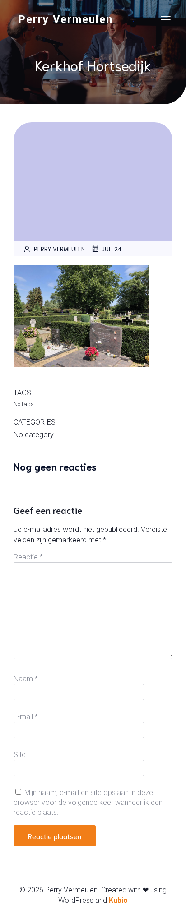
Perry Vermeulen (59, 249)
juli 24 (111, 249)
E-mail (26, 716)
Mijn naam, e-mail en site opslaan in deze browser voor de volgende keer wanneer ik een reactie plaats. (88, 802)
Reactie (28, 557)
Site (20, 754)
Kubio (118, 900)
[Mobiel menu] (165, 19)
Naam (26, 679)
